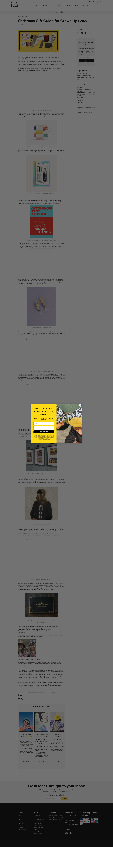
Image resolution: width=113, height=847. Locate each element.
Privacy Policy (42, 439)
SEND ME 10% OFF (44, 431)
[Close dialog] (80, 405)
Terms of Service (47, 439)
